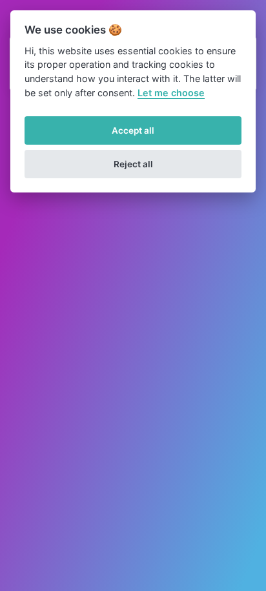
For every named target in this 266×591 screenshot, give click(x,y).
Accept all (133, 130)
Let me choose (171, 92)
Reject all (133, 164)
